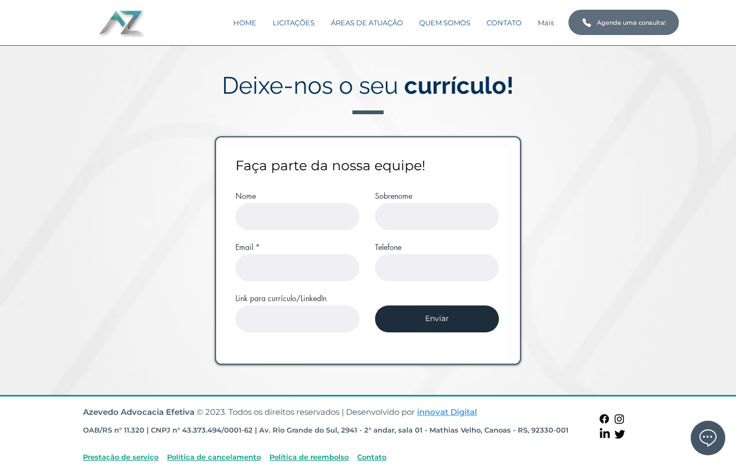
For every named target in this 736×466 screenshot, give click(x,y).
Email (244, 247)
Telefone (388, 247)
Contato (371, 457)
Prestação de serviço (120, 457)
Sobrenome (393, 196)
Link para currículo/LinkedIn (281, 298)
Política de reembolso (309, 457)
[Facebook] (604, 419)
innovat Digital (447, 412)
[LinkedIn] (605, 434)
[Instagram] (619, 419)
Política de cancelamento (214, 457)
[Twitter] (620, 434)
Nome (245, 196)
